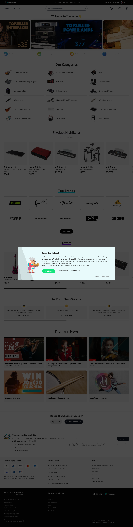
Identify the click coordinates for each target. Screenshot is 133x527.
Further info (75, 271)
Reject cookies (63, 271)
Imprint (96, 277)
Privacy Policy (105, 277)
